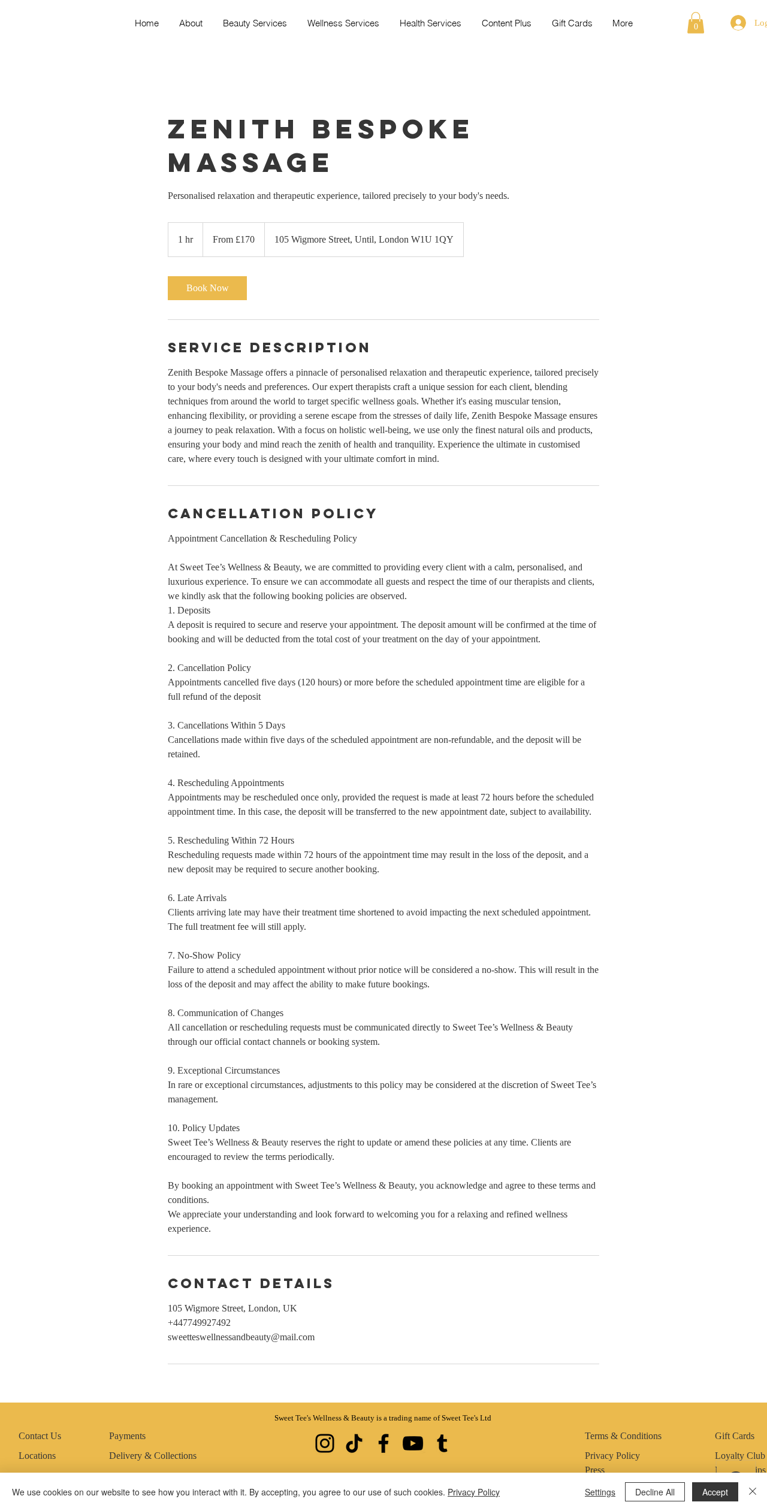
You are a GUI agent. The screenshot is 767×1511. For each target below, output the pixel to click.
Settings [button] (600, 1492)
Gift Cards (734, 1436)
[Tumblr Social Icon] (442, 1443)
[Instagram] (324, 1443)
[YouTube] (412, 1443)
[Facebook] (383, 1443)
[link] (207, 288)
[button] (696, 23)
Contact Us (40, 1436)
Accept (715, 1492)
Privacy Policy (474, 1492)
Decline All (655, 1492)
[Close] (752, 1491)
